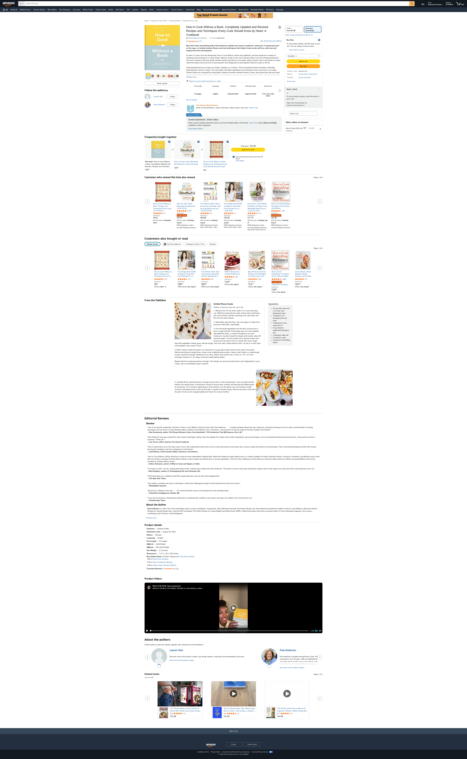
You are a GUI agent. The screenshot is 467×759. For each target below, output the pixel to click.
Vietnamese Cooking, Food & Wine (280, 283)
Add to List (294, 113)
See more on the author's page (181, 660)
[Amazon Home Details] (168, 9)
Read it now (253, 108)
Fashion (135, 10)
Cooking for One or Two (190, 21)
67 (306, 279)
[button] (5, 9)
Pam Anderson (194, 38)
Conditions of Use (203, 752)
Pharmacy (270, 10)
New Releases (64, 10)
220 (259, 279)
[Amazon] (9, 4)
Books (110, 10)
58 (212, 279)
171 (189, 279)
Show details (240, 161)
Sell (128, 10)
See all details (191, 100)
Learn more (253, 123)
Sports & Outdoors (229, 10)
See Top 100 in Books (185, 557)
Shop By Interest (257, 10)
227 (165, 279)
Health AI (13, 10)
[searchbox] (217, 3)
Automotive (190, 10)
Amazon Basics (39, 10)
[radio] (294, 29)
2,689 (284, 279)
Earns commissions (174, 586)
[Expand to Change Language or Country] (424, 4)
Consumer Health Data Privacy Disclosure (236, 752)
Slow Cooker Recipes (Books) (164, 565)
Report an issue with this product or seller (205, 81)
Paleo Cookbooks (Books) (162, 562)
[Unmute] (320, 630)
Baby (199, 10)
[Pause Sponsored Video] (199, 699)
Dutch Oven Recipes (160, 559)
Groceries (76, 10)
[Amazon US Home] (211, 745)
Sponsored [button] (147, 677)
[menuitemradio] (316, 631)
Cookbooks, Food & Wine (158, 21)
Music (151, 10)
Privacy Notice (215, 752)
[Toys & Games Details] (183, 9)
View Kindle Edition (195, 129)
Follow (172, 97)
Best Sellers (52, 10)
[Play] (146, 631)
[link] (187, 149)
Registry (144, 10)
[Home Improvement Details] (219, 9)
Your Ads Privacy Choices (260, 752)
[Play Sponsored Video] (233, 694)
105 (236, 277)
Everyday (279, 10)
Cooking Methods (174, 21)
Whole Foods (88, 10)
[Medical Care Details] (31, 9)
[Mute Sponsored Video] (199, 703)
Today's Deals (100, 10)
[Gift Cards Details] (124, 9)
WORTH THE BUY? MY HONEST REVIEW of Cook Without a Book (177, 588)
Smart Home (243, 10)
